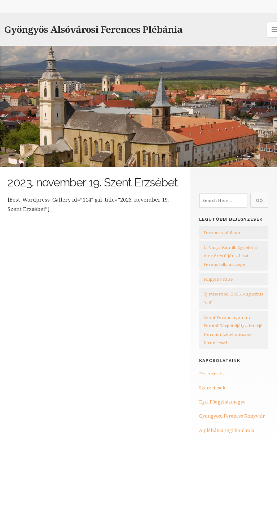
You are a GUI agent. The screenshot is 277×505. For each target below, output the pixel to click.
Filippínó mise (218, 279)
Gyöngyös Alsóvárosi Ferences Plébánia (93, 29)
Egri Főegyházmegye (222, 401)
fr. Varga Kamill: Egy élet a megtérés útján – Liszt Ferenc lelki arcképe (230, 256)
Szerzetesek (212, 387)
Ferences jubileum (222, 232)
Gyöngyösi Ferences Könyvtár (232, 416)
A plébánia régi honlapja (226, 430)
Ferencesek (211, 373)
